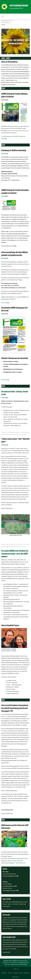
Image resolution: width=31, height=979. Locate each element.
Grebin (3, 24)
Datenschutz (15, 977)
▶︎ (28, 526)
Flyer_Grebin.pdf (20, 863)
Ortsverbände (5, 22)
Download (4, 302)
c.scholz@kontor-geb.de (10, 890)
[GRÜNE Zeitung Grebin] (14, 335)
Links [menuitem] (15, 969)
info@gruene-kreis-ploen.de (17, 964)
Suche (20, 973)
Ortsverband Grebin (19, 5)
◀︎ (3, 526)
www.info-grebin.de (16, 861)
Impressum (26, 973)
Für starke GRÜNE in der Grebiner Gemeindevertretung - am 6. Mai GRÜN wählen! (15, 554)
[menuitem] (4, 973)
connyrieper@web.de (9, 886)
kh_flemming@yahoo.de (10, 876)
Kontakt (10, 973)
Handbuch (6, 952)
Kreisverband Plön (7, 21)
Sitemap (16, 973)
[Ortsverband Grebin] (4, 7)
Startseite (4, 973)
